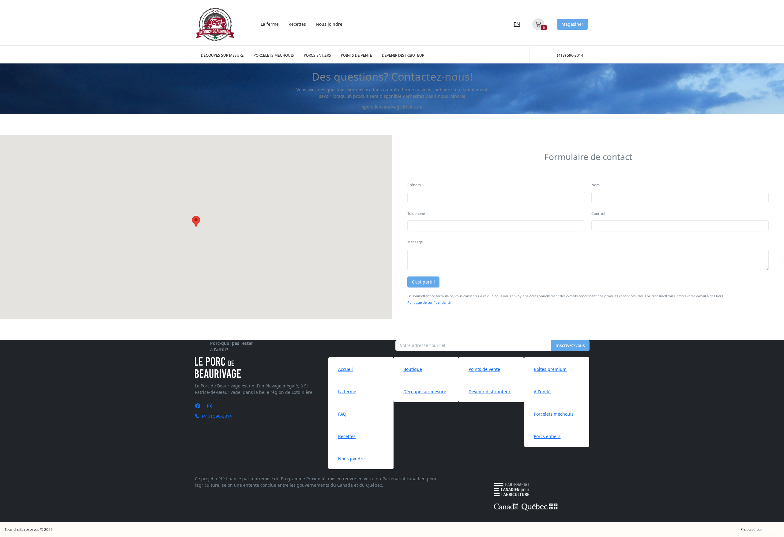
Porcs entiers (547, 436)
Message (415, 242)
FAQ (342, 414)
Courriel (598, 213)
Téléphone (416, 213)
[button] (196, 221)
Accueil (345, 369)
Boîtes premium (550, 369)
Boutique (412, 369)
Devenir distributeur (490, 391)
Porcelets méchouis (554, 414)
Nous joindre (329, 24)
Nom (595, 185)
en (517, 24)
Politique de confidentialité (428, 302)
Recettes (297, 24)
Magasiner (572, 24)
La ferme (270, 24)
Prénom (414, 185)
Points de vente (484, 369)
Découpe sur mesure (424, 391)
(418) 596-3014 (216, 416)
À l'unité (542, 391)
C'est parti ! (423, 282)
